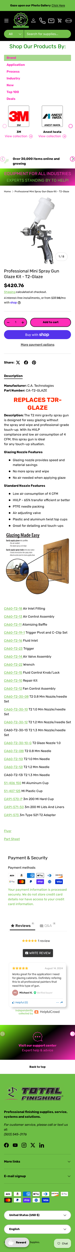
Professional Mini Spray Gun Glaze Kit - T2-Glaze (42, 191)
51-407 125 (12, 791)
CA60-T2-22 (13, 664)
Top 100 (13, 92)
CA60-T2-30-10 (16, 709)
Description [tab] (13, 376)
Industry (13, 78)
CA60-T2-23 (13, 648)
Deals (11, 99)
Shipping (9, 292)
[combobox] (37, 34)
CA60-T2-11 (13, 624)
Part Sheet (12, 839)
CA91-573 (12, 815)
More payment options (37, 345)
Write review (39, 953)
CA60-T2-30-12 (16, 722)
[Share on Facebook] (26, 363)
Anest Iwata (52, 132)
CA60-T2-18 (13, 608)
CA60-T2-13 (13, 616)
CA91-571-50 (14, 807)
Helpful (19, 1002)
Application (16, 65)
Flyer (7, 831)
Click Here (58, 5)
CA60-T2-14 (13, 656)
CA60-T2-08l (14, 751)
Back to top (37, 1067)
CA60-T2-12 (13, 688)
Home (7, 191)
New (10, 85)
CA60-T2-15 (13, 672)
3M (19, 132)
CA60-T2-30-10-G (18, 743)
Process (13, 71)
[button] (59, 20)
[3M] (19, 116)
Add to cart (51, 322)
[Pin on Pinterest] (34, 363)
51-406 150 (12, 783)
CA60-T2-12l (13, 767)
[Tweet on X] (18, 363)
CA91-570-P (13, 799)
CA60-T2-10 (13, 680)
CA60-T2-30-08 (16, 696)
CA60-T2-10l (13, 759)
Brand (11, 58)
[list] (37, 230)
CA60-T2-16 (13, 640)
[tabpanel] (37, 614)
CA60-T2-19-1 (14, 632)
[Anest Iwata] (52, 116)
